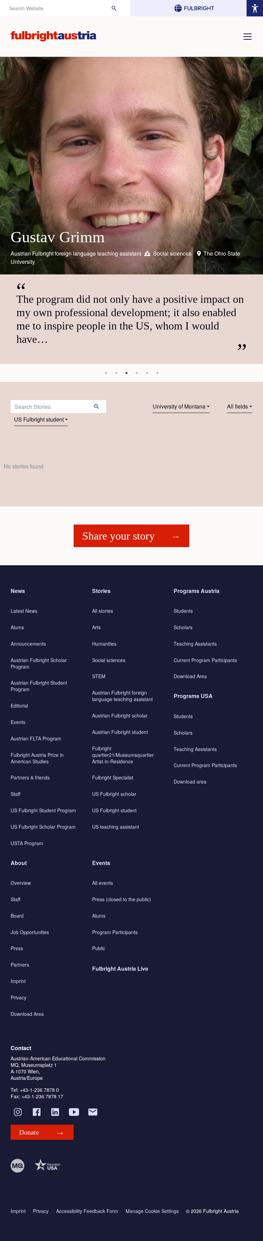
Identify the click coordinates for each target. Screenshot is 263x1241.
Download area (190, 781)
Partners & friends (30, 777)
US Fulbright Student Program (43, 810)
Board (17, 915)
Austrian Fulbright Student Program (39, 686)
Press (17, 948)
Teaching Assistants (195, 643)
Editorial (19, 705)
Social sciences (108, 660)
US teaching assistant (115, 826)
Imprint (18, 981)
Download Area (190, 676)
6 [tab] (157, 373)
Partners (20, 964)
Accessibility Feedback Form (87, 1211)
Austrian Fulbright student (120, 731)
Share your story (118, 536)
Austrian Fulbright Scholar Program (39, 663)
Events (18, 722)
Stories (101, 591)
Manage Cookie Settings (152, 1211)
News (18, 591)
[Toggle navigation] (247, 36)
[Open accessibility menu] (255, 8)
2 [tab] (116, 373)
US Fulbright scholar (114, 793)
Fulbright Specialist (112, 777)
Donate (29, 1132)
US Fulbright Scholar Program (43, 826)
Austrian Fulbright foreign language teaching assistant (122, 695)
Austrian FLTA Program (36, 738)
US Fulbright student (39, 419)
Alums (17, 627)
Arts (96, 627)
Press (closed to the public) (121, 899)
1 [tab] (105, 373)
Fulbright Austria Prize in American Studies (37, 758)
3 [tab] (126, 373)
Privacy (18, 997)
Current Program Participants (205, 660)
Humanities (104, 643)
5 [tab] (146, 373)
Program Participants (115, 932)
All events (102, 882)
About (19, 863)
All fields (237, 406)
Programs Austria (197, 591)
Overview (21, 882)
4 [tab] (136, 373)
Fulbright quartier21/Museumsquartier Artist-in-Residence (123, 755)
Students (183, 610)
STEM (98, 676)
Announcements (28, 643)
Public (98, 948)
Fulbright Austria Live (120, 968)
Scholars (183, 627)
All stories (102, 610)
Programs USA (193, 696)
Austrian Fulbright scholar (120, 715)
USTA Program (27, 843)
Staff (15, 793)
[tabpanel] (131, 210)
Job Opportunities (30, 932)
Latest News (24, 610)
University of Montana (179, 406)
